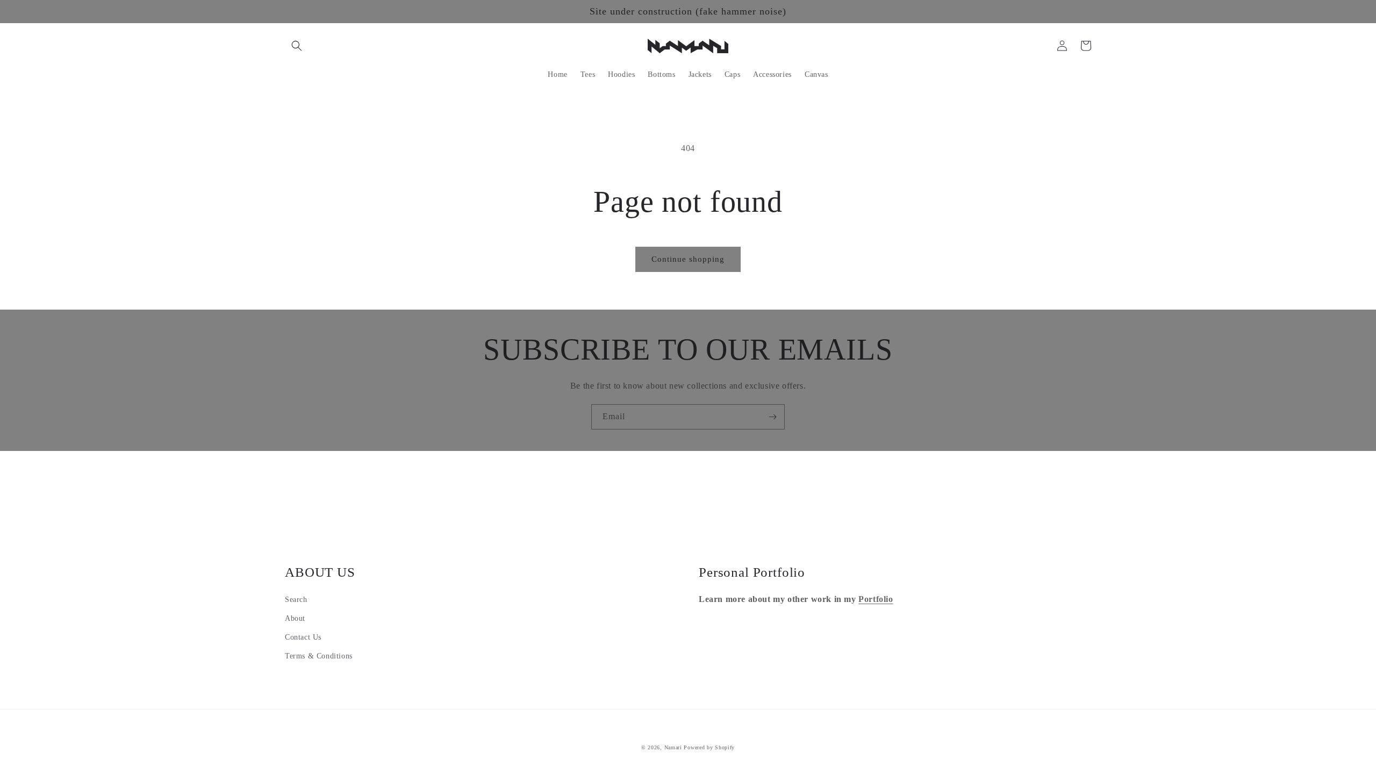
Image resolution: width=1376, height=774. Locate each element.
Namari (673, 747)
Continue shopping (688, 259)
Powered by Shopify (709, 747)
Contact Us (303, 637)
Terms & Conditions (319, 656)
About (295, 618)
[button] (297, 46)
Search (296, 600)
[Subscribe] (772, 416)
